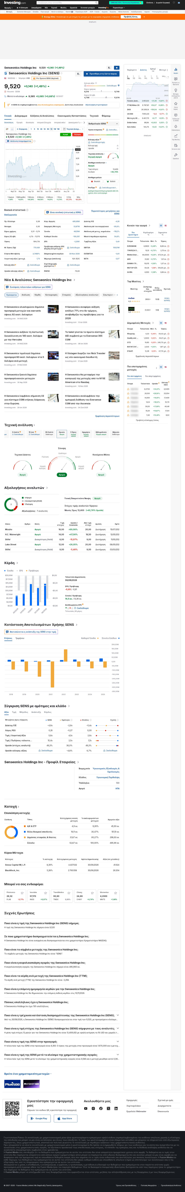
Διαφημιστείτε (164, 1106)
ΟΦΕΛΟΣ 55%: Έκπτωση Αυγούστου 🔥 (126, 3)
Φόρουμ (106, 115)
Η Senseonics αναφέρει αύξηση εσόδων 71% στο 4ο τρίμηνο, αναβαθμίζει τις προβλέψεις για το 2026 (84, 313)
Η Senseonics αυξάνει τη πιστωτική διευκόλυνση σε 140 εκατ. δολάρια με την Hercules (23, 336)
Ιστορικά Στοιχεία (44, 123)
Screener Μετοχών (24, 12)
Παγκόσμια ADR (81, 12)
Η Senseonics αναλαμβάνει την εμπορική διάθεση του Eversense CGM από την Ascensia (83, 400)
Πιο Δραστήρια (133, 234)
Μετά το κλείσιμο (57, 12)
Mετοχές (9, 12)
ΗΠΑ (117, 788)
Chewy (79, 892)
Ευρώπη (113, 12)
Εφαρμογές (132, 1100)
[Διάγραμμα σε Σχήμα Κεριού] (7, 129)
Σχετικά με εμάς (165, 1100)
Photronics (11, 892)
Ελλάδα (35, 12)
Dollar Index (132, 123)
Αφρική (147, 12)
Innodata (33, 892)
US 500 (130, 114)
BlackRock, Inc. (12, 870)
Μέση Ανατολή (123, 12)
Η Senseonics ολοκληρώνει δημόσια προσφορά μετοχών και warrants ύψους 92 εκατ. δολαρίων (24, 311)
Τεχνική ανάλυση (18, 425)
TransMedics (58, 892)
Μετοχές (163, 70)
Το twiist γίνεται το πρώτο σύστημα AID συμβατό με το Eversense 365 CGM (85, 336)
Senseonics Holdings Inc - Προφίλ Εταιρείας (39, 762)
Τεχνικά (94, 115)
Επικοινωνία (163, 1111)
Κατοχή (10, 806)
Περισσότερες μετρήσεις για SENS (105, 212)
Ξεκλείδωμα (111, 86)
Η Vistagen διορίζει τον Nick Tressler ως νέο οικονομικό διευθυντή (85, 355)
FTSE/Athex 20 (133, 105)
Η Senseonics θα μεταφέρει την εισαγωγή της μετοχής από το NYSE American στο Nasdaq (85, 378)
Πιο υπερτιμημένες (153, 376)
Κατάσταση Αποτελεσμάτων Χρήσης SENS (39, 625)
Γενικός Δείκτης (134, 101)
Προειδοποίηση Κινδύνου (171, 1185)
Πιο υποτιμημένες (134, 376)
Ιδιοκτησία (30, 123)
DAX (129, 109)
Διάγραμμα (21, 115)
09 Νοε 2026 (74, 254)
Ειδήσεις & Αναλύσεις (42, 115)
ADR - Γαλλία (94, 12)
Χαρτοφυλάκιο (134, 1106)
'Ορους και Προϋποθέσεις (126, 1185)
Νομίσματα (132, 70)
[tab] (17, 434)
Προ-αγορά (45, 12)
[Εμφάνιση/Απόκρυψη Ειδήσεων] (64, 129)
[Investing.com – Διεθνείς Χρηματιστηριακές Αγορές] (15, 3)
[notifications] (174, 2)
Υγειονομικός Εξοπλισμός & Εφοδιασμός (106, 770)
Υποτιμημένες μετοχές (160, 12)
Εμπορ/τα (153, 70)
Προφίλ (20, 123)
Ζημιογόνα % (162, 234)
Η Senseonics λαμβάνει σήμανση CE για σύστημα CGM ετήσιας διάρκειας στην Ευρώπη (24, 400)
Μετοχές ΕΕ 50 (133, 118)
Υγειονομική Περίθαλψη (107, 777)
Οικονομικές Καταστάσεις (71, 115)
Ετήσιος (8, 638)
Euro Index (131, 127)
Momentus (104, 892)
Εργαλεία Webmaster (136, 1111)
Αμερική (105, 12)
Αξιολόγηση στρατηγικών (96, 105)
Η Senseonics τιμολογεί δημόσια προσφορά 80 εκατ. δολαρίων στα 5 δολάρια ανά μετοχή (24, 357)
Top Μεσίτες (134, 281)
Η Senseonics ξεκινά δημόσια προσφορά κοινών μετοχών (20, 376)
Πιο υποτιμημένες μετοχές (137, 368)
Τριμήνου (19, 638)
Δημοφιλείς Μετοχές (138, 323)
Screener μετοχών (88, 8)
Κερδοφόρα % (148, 234)
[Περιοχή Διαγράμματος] (12, 129)
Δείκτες (143, 70)
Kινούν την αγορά (137, 225)
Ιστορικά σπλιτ (59, 123)
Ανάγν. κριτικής (167, 299)
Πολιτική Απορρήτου (149, 1185)
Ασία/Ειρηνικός (136, 12)
